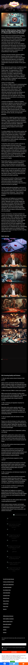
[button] (14, 10)
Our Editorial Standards (7, 587)
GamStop (4, 629)
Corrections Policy (6, 595)
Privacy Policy (5, 606)
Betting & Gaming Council (7, 621)
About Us (4, 609)
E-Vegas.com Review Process (8, 581)
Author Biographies (6, 592)
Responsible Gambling (7, 624)
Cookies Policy (5, 603)
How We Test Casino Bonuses (8, 579)
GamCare (4, 632)
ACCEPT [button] (12, 661)
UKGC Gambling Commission (8, 618)
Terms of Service (6, 601)
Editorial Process (6, 598)
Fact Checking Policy (7, 590)
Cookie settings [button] (5, 662)
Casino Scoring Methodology (8, 584)
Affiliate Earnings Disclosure (8, 616)
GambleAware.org (6, 627)
